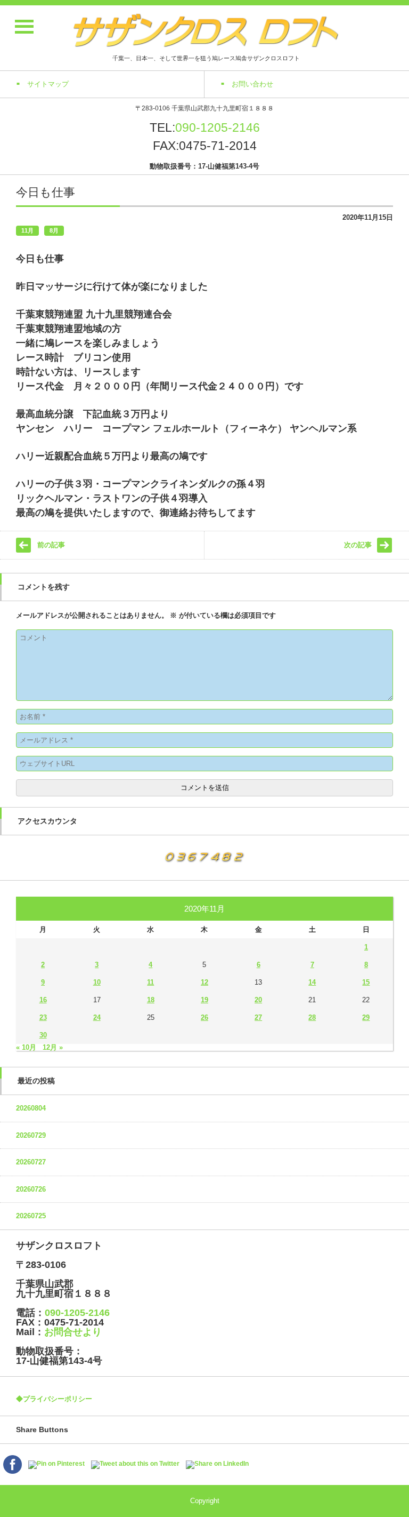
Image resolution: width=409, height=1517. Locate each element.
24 (97, 1017)
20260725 (31, 1216)
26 (204, 1017)
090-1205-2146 (217, 127)
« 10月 (26, 1047)
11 (150, 982)
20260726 (31, 1189)
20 (258, 1000)
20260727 (31, 1162)
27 (258, 1017)
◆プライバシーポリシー (54, 1399)
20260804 (31, 1108)
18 (150, 1000)
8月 (54, 230)
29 (366, 1017)
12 (204, 982)
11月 (27, 230)
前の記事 (51, 545)
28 (312, 1017)
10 (97, 982)
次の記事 (358, 545)
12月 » (53, 1047)
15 (366, 982)
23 (43, 1017)
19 (204, 1000)
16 (43, 1000)
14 (312, 982)
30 (43, 1035)
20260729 (31, 1135)
